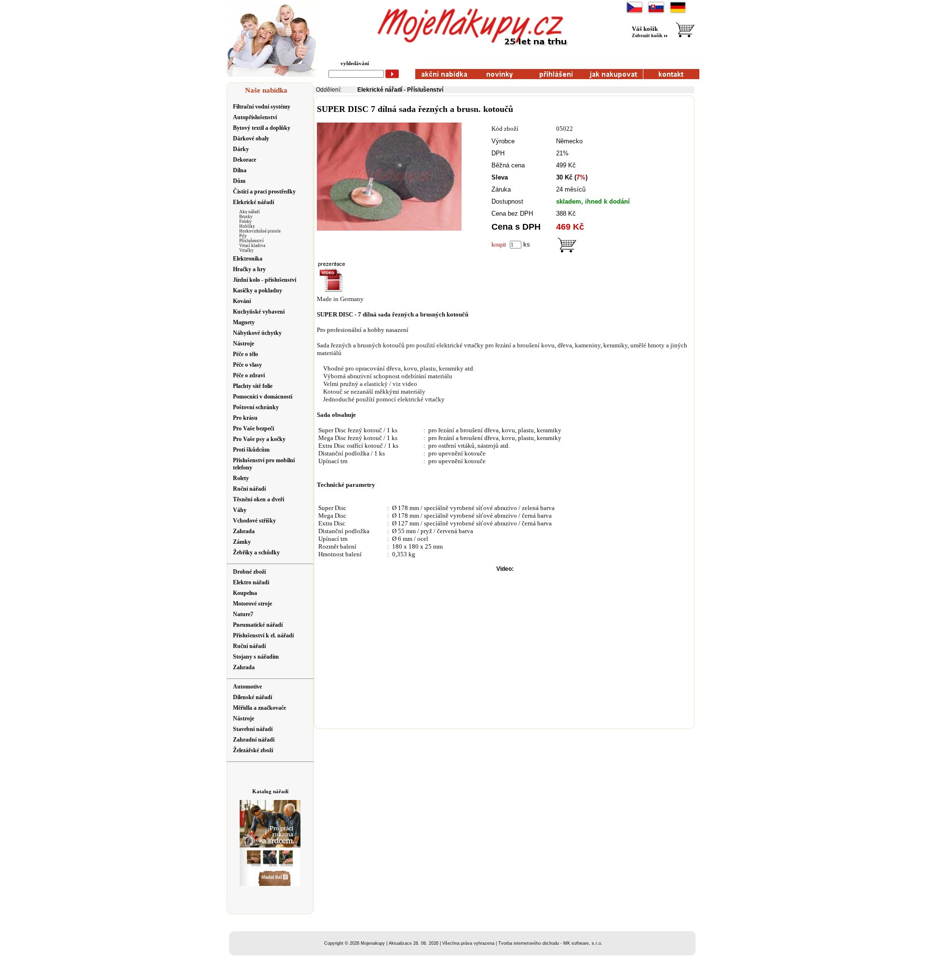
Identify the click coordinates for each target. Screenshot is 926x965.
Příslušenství (251, 240)
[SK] (656, 12)
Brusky (246, 216)
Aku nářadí (249, 211)
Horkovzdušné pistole (260, 231)
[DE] (678, 12)
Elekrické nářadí (379, 89)
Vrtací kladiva (252, 245)
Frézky (245, 221)
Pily (243, 236)
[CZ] (634, 12)
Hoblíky (247, 226)
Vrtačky (246, 250)
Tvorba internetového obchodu (528, 943)
